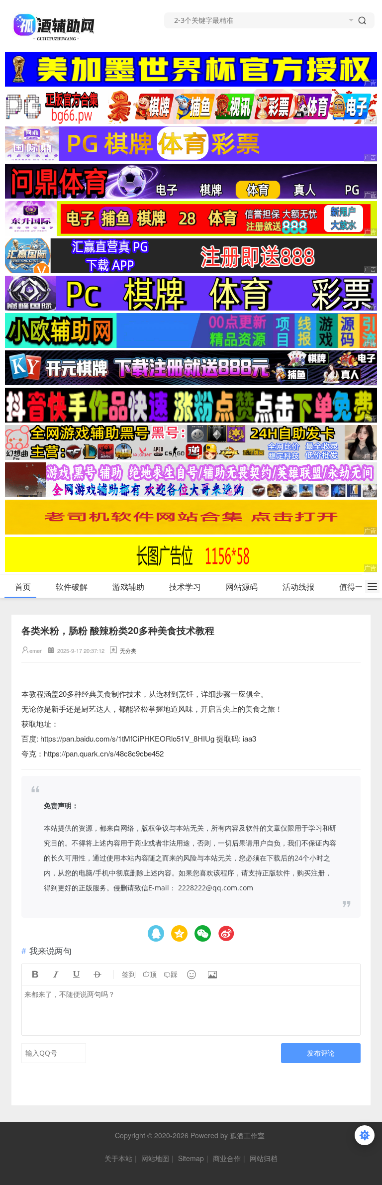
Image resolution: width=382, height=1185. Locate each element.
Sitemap (191, 1158)
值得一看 (355, 586)
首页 (23, 586)
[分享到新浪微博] (226, 933)
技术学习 (185, 586)
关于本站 (118, 1158)
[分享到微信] (202, 933)
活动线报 (298, 586)
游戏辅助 (128, 586)
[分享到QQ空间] (156, 933)
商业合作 (227, 1158)
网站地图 (155, 1158)
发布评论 (321, 1053)
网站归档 (264, 1158)
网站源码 (242, 586)
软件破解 (72, 586)
